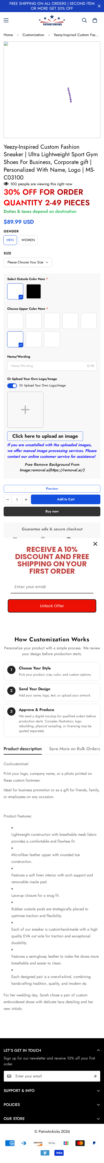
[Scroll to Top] (95, 1137)
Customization (33, 34)
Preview (52, 488)
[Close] (95, 543)
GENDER (11, 231)
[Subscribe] (95, 1076)
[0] (94, 20)
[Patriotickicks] (52, 20)
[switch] (12, 385)
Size (7, 253)
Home (8, 34)
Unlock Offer (52, 606)
